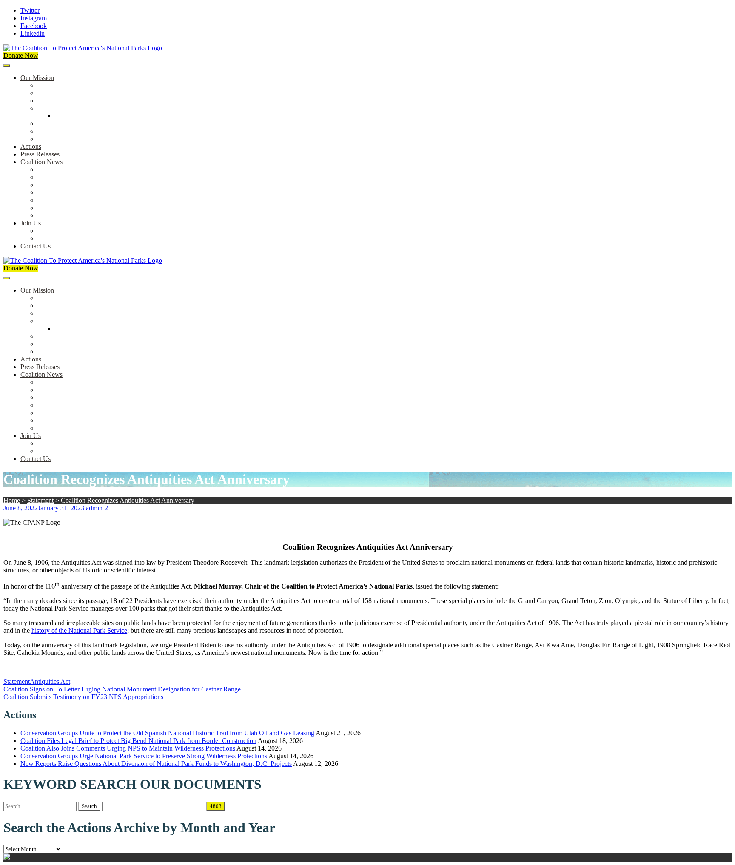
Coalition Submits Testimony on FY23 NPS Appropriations (83, 696)
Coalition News (41, 161)
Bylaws (47, 123)
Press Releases (40, 154)
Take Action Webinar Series (74, 192)
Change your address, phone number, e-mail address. (108, 238)
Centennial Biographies (85, 116)
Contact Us (35, 246)
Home (11, 500)
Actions (30, 146)
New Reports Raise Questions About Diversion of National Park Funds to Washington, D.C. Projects (156, 763)
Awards (47, 138)
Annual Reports (58, 177)
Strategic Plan (55, 131)
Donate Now (20, 55)
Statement (40, 500)
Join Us (30, 223)
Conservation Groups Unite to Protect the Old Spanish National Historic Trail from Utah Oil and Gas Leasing (167, 733)
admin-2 (97, 508)
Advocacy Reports (62, 184)
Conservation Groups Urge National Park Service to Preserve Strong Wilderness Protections (143, 756)
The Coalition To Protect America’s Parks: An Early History (117, 108)
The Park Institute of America (77, 207)
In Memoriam (55, 215)
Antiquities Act (50, 681)
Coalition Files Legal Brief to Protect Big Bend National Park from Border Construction (138, 740)
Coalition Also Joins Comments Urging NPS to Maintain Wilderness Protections (127, 748)
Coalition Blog (57, 200)
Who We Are (55, 93)
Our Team (51, 85)
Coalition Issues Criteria (69, 100)
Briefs (45, 169)
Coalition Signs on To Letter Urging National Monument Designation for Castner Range (122, 689)
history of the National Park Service (79, 630)
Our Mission (37, 77)
